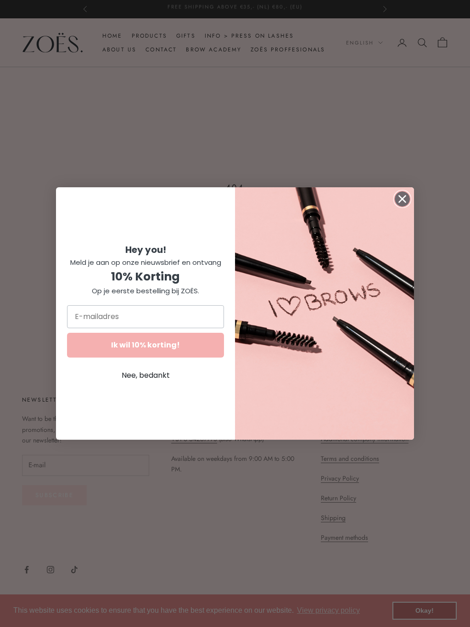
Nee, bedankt (146, 375)
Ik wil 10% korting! (145, 345)
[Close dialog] (402, 199)
